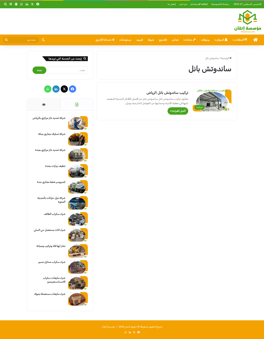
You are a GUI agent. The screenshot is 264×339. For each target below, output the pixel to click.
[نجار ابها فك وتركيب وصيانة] (78, 251)
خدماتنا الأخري (104, 39)
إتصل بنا (172, 4)
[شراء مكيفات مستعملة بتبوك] (78, 299)
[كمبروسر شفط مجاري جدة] (78, 187)
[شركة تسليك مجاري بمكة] (78, 139)
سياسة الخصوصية (220, 4)
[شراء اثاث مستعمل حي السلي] (78, 235)
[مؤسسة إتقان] (247, 21)
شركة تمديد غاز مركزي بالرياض (49, 118)
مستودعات (125, 39)
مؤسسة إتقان (108, 326)
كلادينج (163, 39)
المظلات (239, 39)
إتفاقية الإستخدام (199, 4)
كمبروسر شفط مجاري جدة (51, 182)
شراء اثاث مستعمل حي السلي (49, 230)
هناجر (175, 39)
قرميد (139, 39)
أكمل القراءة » (178, 111)
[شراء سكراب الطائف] (78, 219)
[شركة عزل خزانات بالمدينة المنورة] (78, 203)
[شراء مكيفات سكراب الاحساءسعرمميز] (78, 283)
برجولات (205, 39)
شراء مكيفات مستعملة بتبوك (49, 294)
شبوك (151, 39)
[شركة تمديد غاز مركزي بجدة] (78, 155)
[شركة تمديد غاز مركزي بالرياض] (78, 123)
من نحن (183, 4)
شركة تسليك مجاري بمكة (51, 134)
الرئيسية (225, 58)
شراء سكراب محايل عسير (51, 262)
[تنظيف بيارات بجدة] (78, 171)
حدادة (189, 39)
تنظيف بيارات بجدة (55, 166)
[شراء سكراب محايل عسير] (78, 267)
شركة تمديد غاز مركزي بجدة (50, 150)
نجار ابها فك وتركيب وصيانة (50, 246)
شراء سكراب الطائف (54, 214)
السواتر (220, 39)
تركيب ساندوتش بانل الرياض (167, 92)
